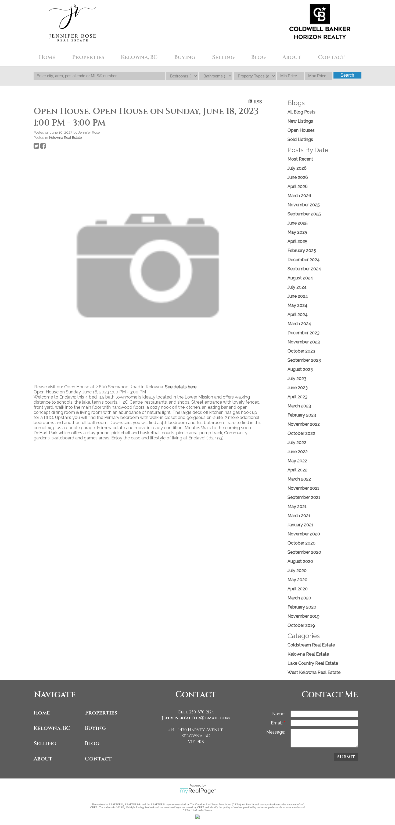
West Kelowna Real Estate (314, 672)
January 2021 (300, 524)
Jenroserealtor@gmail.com (195, 718)
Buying (95, 728)
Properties (101, 712)
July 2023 (297, 378)
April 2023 (297, 396)
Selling (45, 743)
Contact (331, 57)
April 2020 (298, 588)
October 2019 (301, 625)
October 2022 (301, 433)
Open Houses (301, 130)
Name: (278, 713)
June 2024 (298, 296)
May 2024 (297, 305)
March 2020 (299, 597)
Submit (346, 757)
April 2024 (298, 314)
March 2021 (299, 515)
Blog (258, 57)
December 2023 (303, 332)
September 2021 (304, 497)
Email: (277, 723)
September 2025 (304, 213)
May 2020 (297, 579)
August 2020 (300, 561)
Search (347, 75)
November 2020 (304, 533)
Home (42, 712)
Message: (275, 732)
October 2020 (301, 543)
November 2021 (303, 488)
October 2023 (301, 351)
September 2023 (304, 360)
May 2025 (297, 232)
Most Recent (300, 159)
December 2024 (304, 259)
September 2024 (304, 268)
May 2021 (297, 506)
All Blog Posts (301, 112)
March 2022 (299, 479)
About (43, 758)
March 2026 (299, 195)
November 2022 (304, 424)
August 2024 (300, 277)
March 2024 (299, 323)
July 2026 (297, 168)
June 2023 (298, 387)
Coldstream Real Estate (311, 645)
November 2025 (304, 204)
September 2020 (304, 552)
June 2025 (298, 223)
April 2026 (298, 186)
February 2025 (302, 250)
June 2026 (298, 177)
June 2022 (298, 451)
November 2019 (303, 616)
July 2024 (297, 287)
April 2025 (297, 241)
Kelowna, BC (139, 57)
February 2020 (302, 607)
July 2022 (297, 442)
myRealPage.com (197, 791)
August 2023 (300, 369)
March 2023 (299, 405)
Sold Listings (300, 139)
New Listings (300, 121)
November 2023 (304, 341)
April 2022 (297, 469)
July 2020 (297, 570)
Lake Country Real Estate (313, 663)
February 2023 (302, 415)
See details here (180, 386)
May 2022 (297, 460)
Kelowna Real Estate (65, 137)
